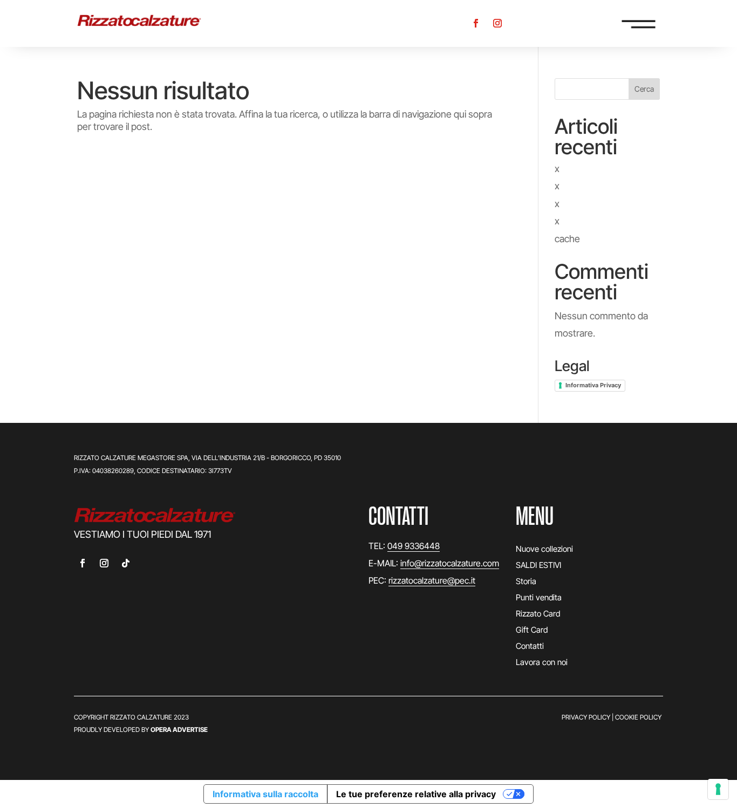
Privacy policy (586, 717)
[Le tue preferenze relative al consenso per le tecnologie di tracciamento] (718, 789)
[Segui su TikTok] (125, 563)
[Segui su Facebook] (475, 23)
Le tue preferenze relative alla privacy (416, 794)
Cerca (644, 88)
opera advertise (179, 729)
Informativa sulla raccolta (265, 794)
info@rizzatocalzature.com (449, 563)
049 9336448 (413, 545)
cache (567, 238)
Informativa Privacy (593, 385)
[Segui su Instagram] (497, 23)
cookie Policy (638, 717)
